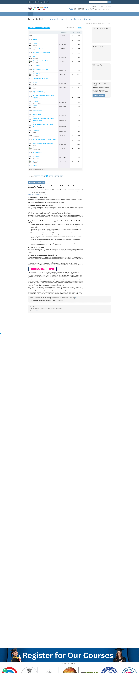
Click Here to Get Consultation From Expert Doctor (39, 27)
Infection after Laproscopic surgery (41, 52)
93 (58, 176)
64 (49, 176)
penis (34, 35)
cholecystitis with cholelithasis (40, 61)
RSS (76, 298)
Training (36, 14)
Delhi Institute (94, 6)
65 (52, 176)
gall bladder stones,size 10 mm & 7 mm (43, 143)
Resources (59, 14)
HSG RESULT (36, 73)
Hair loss (35, 82)
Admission (44, 14)
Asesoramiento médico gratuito (62, 19)
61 (42, 176)
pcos (34, 56)
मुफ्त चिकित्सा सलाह (85, 19)
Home (30, 14)
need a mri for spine (38, 91)
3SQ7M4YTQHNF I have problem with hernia (44, 139)
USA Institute (108, 6)
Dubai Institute (101, 6)
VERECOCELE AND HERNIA (40, 78)
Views (78, 32)
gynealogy (35, 160)
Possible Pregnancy (38, 48)
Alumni (73, 14)
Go (109, 2)
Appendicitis (36, 135)
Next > (61, 176)
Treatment (51, 14)
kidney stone (36, 86)
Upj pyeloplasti (36, 65)
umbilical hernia (37, 114)
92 (55, 176)
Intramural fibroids (37, 110)
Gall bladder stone (37, 148)
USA (108, 23)
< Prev (36, 176)
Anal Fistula (36, 130)
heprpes (35, 105)
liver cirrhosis (36, 156)
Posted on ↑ (64, 32)
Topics (30, 32)
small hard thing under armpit (40, 69)
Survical (35, 43)
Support (66, 14)
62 (44, 176)
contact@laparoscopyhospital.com (99, 9)
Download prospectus (99, 95)
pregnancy (35, 39)
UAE (104, 23)
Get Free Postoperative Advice (37, 182)
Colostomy (35, 101)
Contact (79, 14)
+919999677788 (78, 9)
